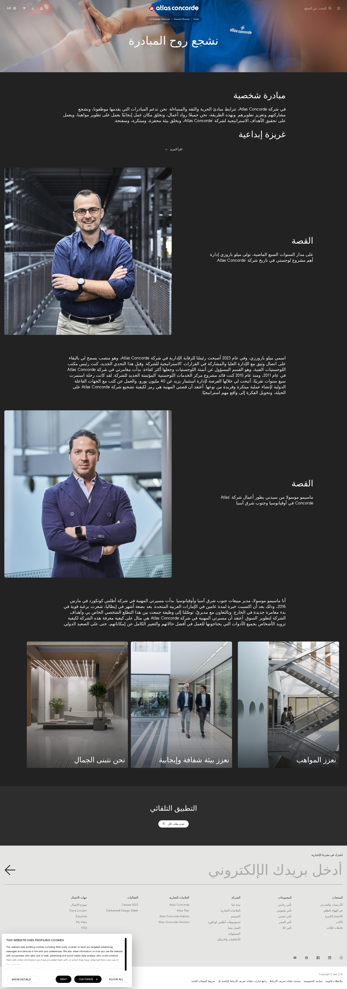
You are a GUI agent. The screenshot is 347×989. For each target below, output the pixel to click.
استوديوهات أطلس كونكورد (224, 922)
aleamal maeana (181, 19)
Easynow (81, 916)
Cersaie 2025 (130, 904)
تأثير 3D (287, 928)
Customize (86, 979)
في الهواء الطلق (333, 910)
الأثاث (339, 922)
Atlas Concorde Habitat (174, 916)
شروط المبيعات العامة (203, 981)
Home (196, 19)
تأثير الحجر (285, 922)
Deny (63, 979)
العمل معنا (234, 928)
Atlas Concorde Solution (173, 922)
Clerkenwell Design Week (122, 910)
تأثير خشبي (285, 916)
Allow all (116, 979)
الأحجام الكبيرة (334, 916)
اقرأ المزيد (176, 149)
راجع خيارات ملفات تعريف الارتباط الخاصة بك (242, 981)
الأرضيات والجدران (331, 904)
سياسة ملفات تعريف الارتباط (285, 981)
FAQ (84, 928)
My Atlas (81, 922)
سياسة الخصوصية (313, 981)
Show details (21, 979)
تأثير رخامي (285, 904)
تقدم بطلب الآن (176, 823)
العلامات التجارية (230, 910)
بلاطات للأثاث (334, 928)
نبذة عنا (236, 904)
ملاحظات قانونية (334, 981)
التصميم (235, 916)
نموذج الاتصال (79, 904)
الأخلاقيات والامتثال (228, 939)
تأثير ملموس (284, 910)
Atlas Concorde (179, 904)
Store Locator (78, 910)
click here (94, 968)
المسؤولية (234, 933)
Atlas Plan (183, 910)
